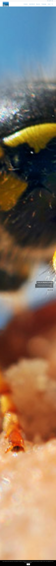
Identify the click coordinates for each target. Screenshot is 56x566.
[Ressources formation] (6, 4)
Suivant (53, 286)
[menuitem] (25, 4)
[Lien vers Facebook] (52, 1)
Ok (28, 564)
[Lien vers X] (47, 1)
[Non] (54, 563)
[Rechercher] (52, 4)
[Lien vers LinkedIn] (49, 1)
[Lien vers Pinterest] (51, 1)
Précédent (2, 286)
